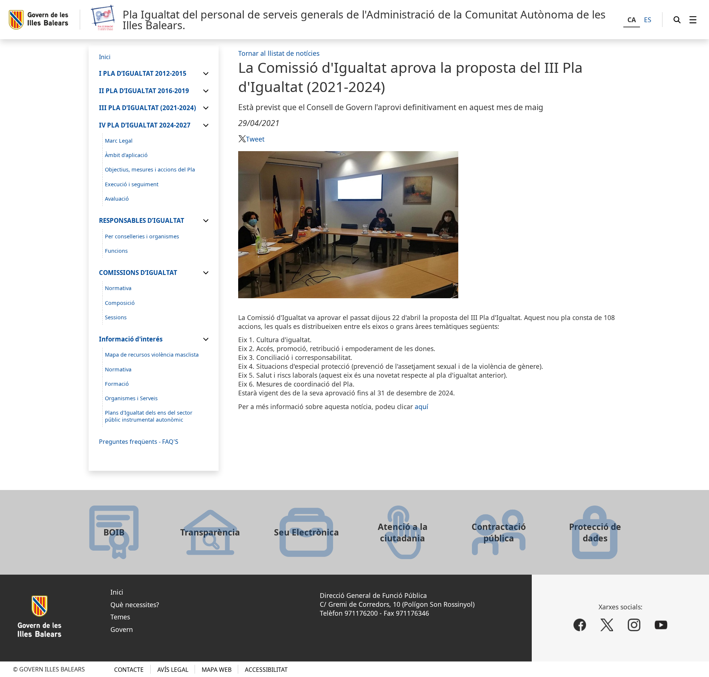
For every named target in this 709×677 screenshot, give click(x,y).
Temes (120, 616)
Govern (121, 629)
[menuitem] (693, 19)
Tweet (255, 139)
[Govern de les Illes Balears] (44, 20)
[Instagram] (634, 625)
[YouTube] (661, 625)
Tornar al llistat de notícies (278, 53)
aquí (421, 406)
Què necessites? (134, 604)
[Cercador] (677, 19)
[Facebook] (580, 625)
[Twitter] (607, 625)
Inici (116, 592)
